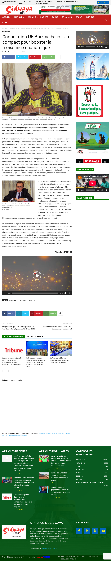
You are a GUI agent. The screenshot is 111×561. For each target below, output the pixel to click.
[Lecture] (5, 293)
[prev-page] (3, 371)
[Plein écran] (69, 293)
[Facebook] (98, 2)
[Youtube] (107, 2)
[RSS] (101, 2)
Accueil (4, 28)
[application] (37, 275)
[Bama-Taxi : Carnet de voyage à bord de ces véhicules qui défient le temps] (44, 475)
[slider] (35, 293)
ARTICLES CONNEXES (13, 337)
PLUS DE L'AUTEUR (34, 337)
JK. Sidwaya (8, 52)
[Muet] (65, 293)
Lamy (30, 300)
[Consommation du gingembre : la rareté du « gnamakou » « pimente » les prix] (44, 489)
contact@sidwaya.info (49, 548)
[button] (106, 19)
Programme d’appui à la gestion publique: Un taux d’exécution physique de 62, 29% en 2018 (18, 328)
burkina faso (12, 300)
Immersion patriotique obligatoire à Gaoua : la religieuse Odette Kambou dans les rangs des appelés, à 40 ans (61, 461)
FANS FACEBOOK (84, 198)
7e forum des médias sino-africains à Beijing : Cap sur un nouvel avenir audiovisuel (59, 360)
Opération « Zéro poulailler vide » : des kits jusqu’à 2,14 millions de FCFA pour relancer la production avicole (24, 483)
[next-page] (7, 371)
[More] (58, 57)
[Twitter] (104, 2)
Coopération (22, 300)
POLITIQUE (12, 28)
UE (35, 300)
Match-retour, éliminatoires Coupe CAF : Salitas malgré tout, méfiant (57, 328)
